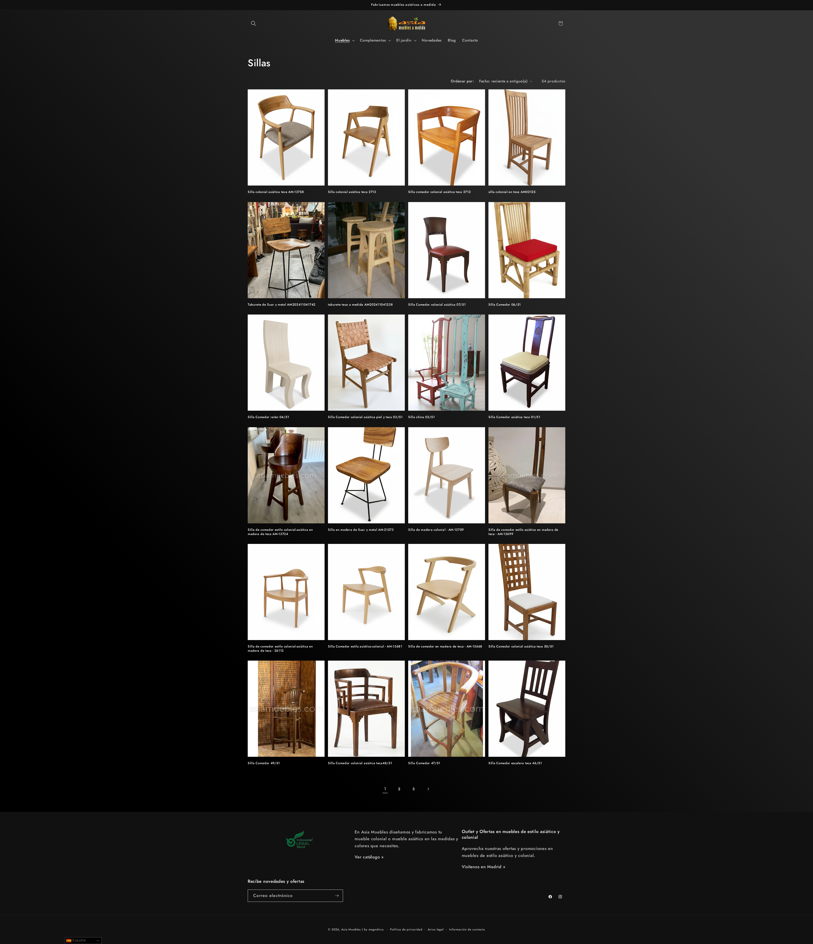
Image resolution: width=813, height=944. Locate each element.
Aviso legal (436, 929)
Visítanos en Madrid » (483, 867)
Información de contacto (467, 929)
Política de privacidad (406, 929)
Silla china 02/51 (421, 417)
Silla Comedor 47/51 (424, 763)
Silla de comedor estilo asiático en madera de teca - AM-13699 (523, 532)
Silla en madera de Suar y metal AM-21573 (361, 530)
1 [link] (385, 789)
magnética (376, 929)
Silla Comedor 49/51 (264, 763)
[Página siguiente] (428, 789)
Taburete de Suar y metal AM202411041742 (281, 305)
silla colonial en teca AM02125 (512, 192)
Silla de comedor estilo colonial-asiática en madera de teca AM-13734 (280, 532)
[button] (253, 23)
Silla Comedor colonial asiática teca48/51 (360, 763)
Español (78, 940)
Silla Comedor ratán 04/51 (268, 417)
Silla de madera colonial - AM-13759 (436, 530)
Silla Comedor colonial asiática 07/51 (437, 305)
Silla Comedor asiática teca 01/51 (514, 417)
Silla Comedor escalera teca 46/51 (515, 763)
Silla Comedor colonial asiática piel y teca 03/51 (365, 417)
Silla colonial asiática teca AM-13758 (276, 192)
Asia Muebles (351, 929)
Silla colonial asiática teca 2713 (352, 192)
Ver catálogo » (369, 857)
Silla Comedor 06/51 (504, 305)
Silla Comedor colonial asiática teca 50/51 (521, 647)
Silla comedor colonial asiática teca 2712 (439, 192)
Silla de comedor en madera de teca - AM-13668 (445, 647)
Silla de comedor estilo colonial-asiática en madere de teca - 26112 (280, 649)
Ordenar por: (462, 81)
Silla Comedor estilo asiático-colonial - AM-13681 (365, 647)
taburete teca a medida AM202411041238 (360, 305)
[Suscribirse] (337, 896)
